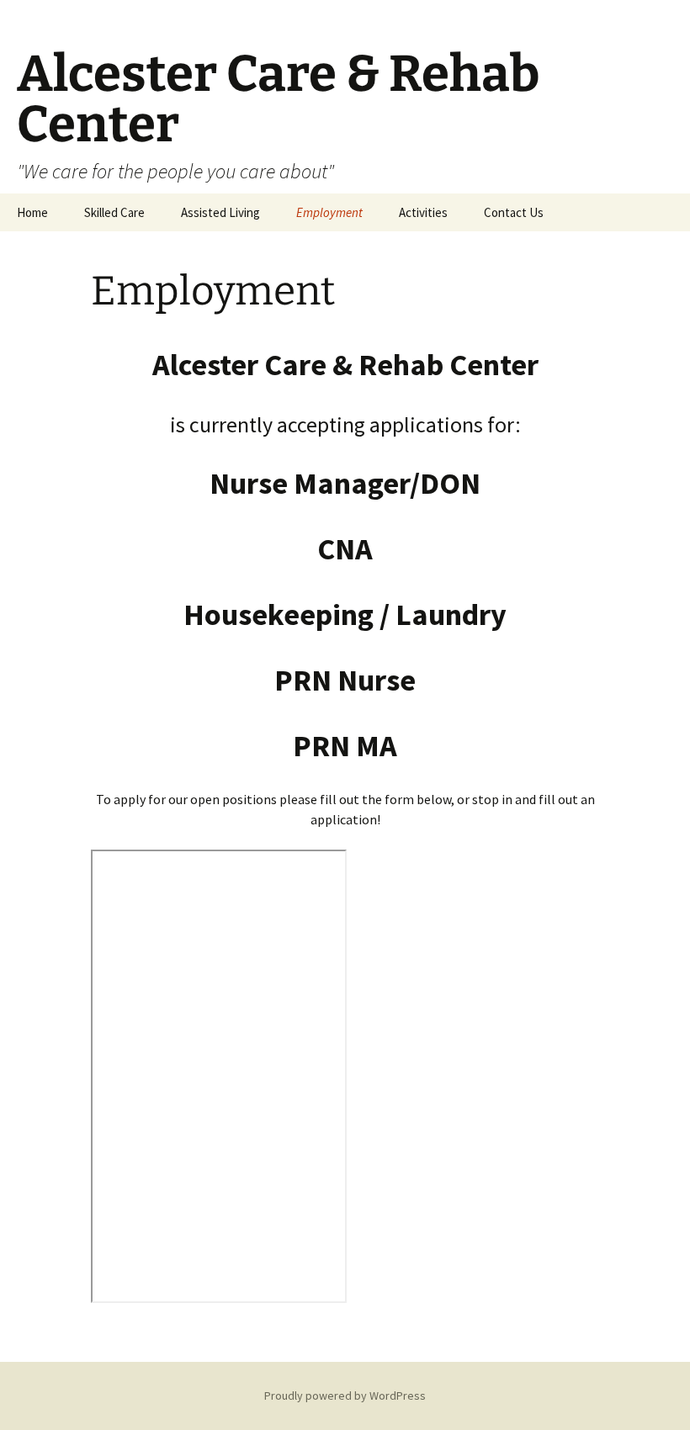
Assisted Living (220, 212)
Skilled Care (114, 212)
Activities (423, 212)
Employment (329, 212)
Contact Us (514, 212)
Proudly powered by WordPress (345, 1395)
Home (32, 212)
